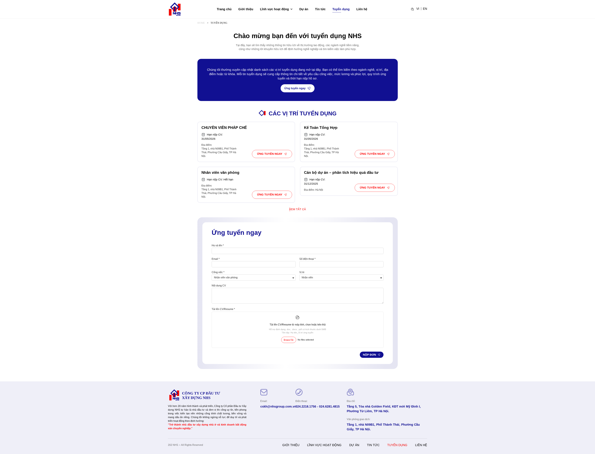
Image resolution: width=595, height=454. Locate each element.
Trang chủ (224, 9)
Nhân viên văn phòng (220, 172)
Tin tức (320, 9)
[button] (297, 209)
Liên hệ (361, 9)
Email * (216, 259)
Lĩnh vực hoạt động (274, 9)
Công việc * (218, 272)
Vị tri (301, 272)
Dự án (303, 9)
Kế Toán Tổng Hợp (320, 127)
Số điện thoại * (307, 259)
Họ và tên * (218, 245)
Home (201, 23)
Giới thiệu (245, 9)
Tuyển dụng (341, 9)
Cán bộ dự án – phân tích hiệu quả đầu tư (341, 172)
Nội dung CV (219, 285)
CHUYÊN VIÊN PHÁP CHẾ (224, 127)
